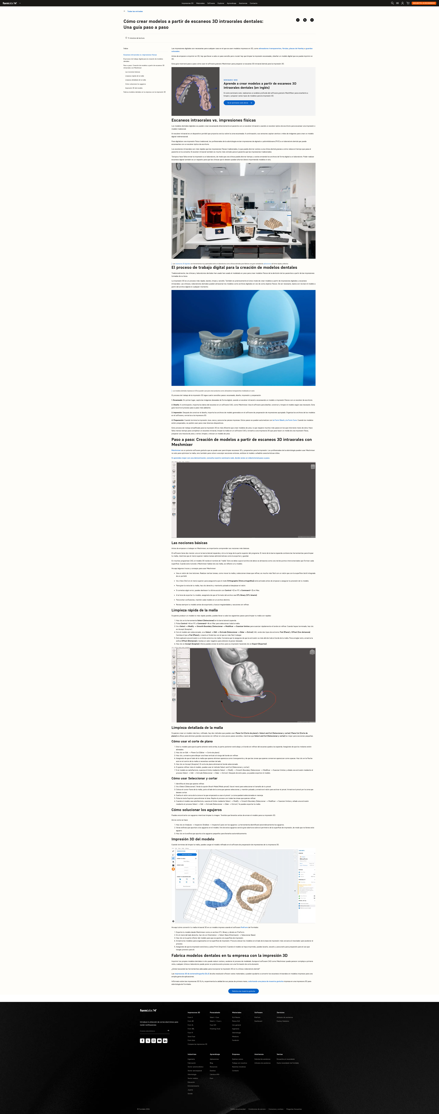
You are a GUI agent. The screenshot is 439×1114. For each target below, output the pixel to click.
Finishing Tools (215, 1029)
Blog (211, 1063)
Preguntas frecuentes (294, 1109)
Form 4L (190, 1025)
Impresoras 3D (187, 3)
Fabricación (192, 1063)
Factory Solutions (283, 1021)
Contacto (253, 3)
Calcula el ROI (214, 1074)
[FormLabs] (10, 3)
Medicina (235, 1036)
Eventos (213, 1071)
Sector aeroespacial (195, 1071)
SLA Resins (236, 1017)
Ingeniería (235, 1029)
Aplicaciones (214, 1059)
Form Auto (191, 1040)
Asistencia (243, 3)
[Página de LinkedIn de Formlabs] (165, 1040)
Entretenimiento (193, 1086)
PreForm (244, 927)
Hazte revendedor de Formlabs (288, 1063)
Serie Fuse (191, 1036)
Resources (213, 1067)
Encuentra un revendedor (424, 3)
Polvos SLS (236, 1021)
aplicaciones (267, 264)
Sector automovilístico (195, 1067)
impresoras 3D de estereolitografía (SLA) (192, 973)
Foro (211, 1078)
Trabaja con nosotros (239, 1063)
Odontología (236, 1033)
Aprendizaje (231, 3)
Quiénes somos (237, 1059)
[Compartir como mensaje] (312, 20)
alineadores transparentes (270, 48)
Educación (191, 1082)
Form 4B (191, 1021)
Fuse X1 (190, 1033)
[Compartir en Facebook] (298, 20)
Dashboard (258, 1021)
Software (211, 3)
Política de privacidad (238, 1109)
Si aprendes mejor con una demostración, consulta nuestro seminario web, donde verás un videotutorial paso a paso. (220, 458)
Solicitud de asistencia (262, 1059)
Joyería (190, 1090)
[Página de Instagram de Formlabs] (153, 1040)
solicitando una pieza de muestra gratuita (265, 981)
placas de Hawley (296, 48)
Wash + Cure (214, 1017)
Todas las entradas (135, 11)
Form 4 (190, 1017)
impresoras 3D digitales (182, 264)
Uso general (236, 1025)
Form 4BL (191, 1029)
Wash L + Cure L (216, 1021)
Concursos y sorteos (276, 1109)
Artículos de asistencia (285, 1017)
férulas (285, 48)
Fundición (235, 1040)
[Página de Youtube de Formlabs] (159, 1040)
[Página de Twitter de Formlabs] (148, 1040)
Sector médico (193, 1078)
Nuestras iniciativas (239, 1067)
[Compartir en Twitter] (305, 20)
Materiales (200, 3)
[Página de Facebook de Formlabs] (142, 1040)
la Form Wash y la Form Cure (285, 420)
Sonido (190, 1094)
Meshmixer (176, 450)
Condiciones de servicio (257, 1109)
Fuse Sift (213, 1025)
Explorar (221, 3)
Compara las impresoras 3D (197, 1044)
